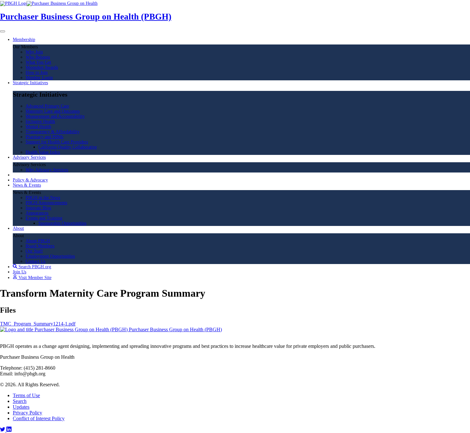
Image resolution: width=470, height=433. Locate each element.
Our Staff (34, 251)
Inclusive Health (40, 121)
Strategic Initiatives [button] (30, 82)
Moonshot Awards (42, 67)
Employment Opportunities (50, 256)
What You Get (38, 62)
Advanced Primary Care (47, 106)
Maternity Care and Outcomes (53, 111)
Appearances (37, 213)
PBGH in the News (43, 197)
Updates (21, 407)
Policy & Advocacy (30, 180)
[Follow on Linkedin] (9, 430)
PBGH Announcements (46, 202)
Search (20, 401)
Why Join (34, 52)
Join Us (19, 271)
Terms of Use (26, 395)
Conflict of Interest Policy (39, 418)
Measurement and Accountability (55, 116)
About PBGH (38, 240)
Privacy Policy (27, 412)
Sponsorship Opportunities (62, 223)
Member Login (39, 77)
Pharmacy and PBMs (44, 136)
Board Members (40, 246)
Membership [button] (24, 39)
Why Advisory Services (47, 169)
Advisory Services (29, 157)
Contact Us (35, 261)
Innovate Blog (38, 207)
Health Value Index (43, 152)
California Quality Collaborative (67, 147)
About (18, 228)
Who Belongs (38, 57)
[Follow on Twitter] (3, 430)
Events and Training (44, 218)
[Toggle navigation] (2, 31)
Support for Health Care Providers (57, 142)
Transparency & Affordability (53, 131)
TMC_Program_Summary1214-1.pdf (37, 323)
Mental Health (38, 126)
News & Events (27, 185)
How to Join (37, 72)
